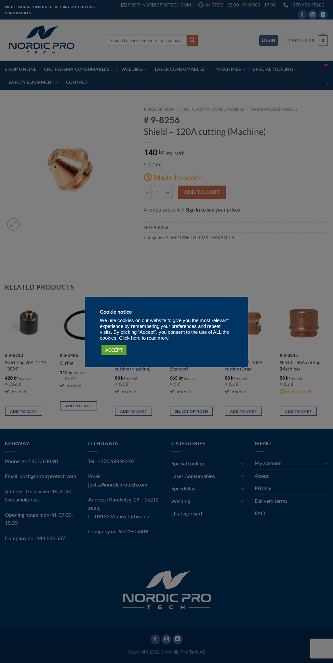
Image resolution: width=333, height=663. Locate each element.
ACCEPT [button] (114, 350)
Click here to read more (144, 338)
